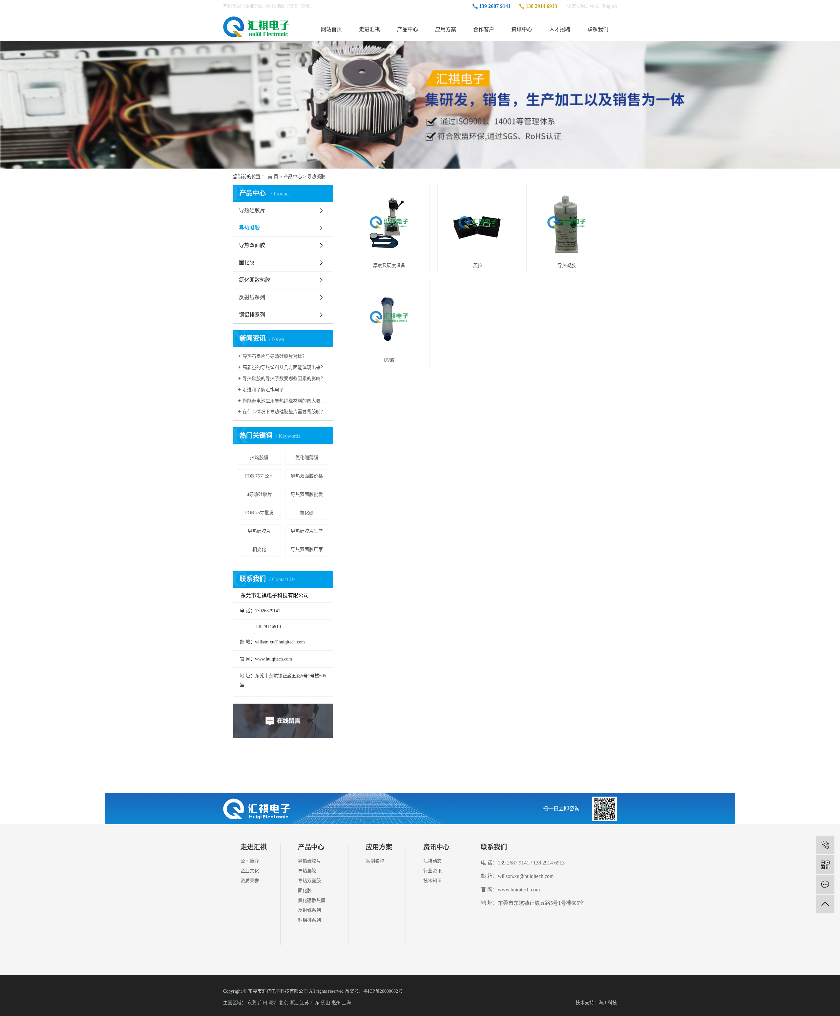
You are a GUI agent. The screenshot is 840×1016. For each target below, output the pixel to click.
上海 (346, 1002)
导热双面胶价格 (307, 476)
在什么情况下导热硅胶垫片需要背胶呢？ (283, 411)
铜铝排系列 (252, 314)
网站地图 (276, 6)
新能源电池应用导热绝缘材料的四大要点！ (285, 400)
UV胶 (389, 360)
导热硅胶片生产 (307, 531)
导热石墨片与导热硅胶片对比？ (274, 356)
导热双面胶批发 (307, 494)
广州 (262, 1002)
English (610, 6)
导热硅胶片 (252, 210)
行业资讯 (432, 870)
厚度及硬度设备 (389, 265)
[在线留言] (825, 884)
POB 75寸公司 (259, 476)
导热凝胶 (316, 176)
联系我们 (597, 29)
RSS (293, 6)
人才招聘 (559, 29)
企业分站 (254, 6)
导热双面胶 (252, 245)
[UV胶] (389, 318)
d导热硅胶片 (259, 494)
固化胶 (247, 262)
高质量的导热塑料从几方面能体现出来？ (283, 367)
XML (306, 6)
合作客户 (483, 29)
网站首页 (331, 29)
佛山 (325, 1002)
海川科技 (607, 1002)
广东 (315, 1002)
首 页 (273, 176)
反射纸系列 (252, 297)
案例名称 (375, 861)
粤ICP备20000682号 (383, 991)
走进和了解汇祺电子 (263, 389)
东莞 (252, 1002)
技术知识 (432, 880)
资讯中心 (521, 29)
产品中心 (407, 29)
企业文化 (250, 870)
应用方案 (445, 29)
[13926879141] (825, 845)
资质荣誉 (250, 880)
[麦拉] (477, 223)
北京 (283, 1002)
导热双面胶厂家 (307, 549)
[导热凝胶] (566, 223)
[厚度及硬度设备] (389, 223)
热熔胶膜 (259, 457)
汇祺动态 (432, 861)
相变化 (259, 549)
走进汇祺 (369, 29)
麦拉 (477, 265)
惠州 (336, 1002)
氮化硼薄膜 (306, 457)
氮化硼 (307, 512)
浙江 (294, 1002)
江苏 (304, 1002)
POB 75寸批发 (259, 512)
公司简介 (250, 861)
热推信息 (232, 6)
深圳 (273, 1002)
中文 (594, 6)
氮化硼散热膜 (254, 280)
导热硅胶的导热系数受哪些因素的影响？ (283, 378)
